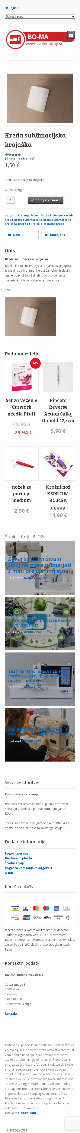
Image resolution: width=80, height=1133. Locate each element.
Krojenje (23, 215)
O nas (9, 873)
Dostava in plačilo (18, 858)
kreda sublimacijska (28, 220)
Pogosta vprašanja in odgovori (28, 868)
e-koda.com (27, 1113)
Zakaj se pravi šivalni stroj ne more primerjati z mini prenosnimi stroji (39, 565)
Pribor (35, 215)
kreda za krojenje (30, 224)
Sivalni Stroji (32, 578)
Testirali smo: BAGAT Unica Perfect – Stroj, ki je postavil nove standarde (37, 676)
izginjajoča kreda (62, 215)
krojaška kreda (54, 224)
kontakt (11, 1014)
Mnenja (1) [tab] (57, 235)
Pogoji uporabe (16, 853)
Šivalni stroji (14, 863)
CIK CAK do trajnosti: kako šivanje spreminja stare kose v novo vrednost (39, 620)
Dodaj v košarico (48, 200)
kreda (9, 220)
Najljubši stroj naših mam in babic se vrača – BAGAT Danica (40, 731)
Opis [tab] (16, 235)
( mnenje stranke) (19, 158)
